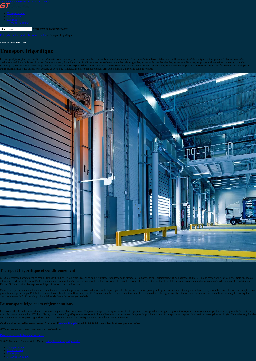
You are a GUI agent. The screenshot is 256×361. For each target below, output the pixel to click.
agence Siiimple (68, 323)
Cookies (75, 341)
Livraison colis (15, 350)
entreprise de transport (58, 341)
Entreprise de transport (12, 35)
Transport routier (37, 35)
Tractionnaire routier (18, 356)
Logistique (13, 353)
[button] (22, 335)
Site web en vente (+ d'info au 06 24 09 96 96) (25, 1)
